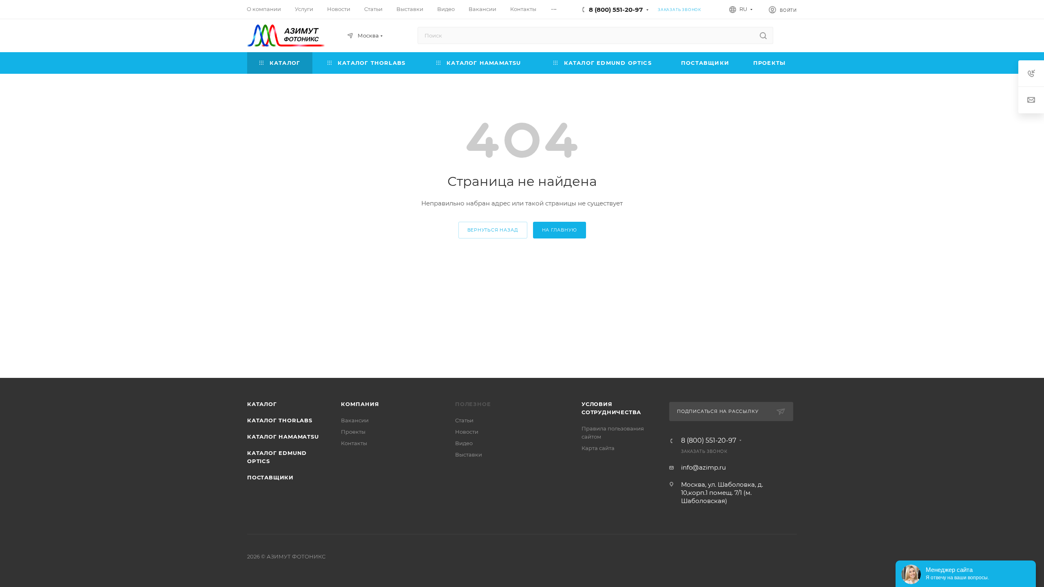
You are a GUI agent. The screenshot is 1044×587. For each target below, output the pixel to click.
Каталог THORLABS (279, 420)
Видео (464, 443)
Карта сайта (598, 448)
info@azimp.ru (703, 467)
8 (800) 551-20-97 (616, 9)
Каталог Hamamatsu (283, 436)
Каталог (262, 404)
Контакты (354, 443)
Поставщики (270, 477)
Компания (360, 404)
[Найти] (763, 35)
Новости (466, 431)
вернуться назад (492, 230)
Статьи (464, 420)
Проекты (353, 431)
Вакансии (355, 420)
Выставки (468, 454)
